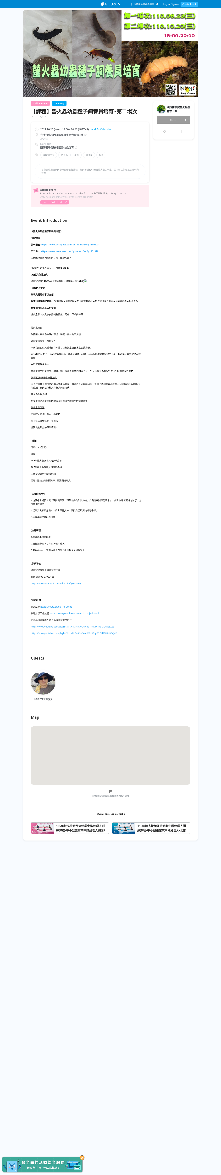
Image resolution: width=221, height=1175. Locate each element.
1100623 (94, 244)
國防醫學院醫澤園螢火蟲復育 (57, 147)
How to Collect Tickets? (55, 202)
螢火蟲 (64, 155)
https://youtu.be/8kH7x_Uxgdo (56, 606)
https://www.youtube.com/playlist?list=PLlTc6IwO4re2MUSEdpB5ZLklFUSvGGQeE (74, 633)
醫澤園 (89, 155)
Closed (173, 120)
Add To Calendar (101, 129)
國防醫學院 (48, 155)
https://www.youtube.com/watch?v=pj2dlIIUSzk (74, 613)
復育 (76, 155)
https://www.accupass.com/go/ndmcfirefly (65, 244)
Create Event (189, 4)
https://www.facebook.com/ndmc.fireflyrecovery (56, 583)
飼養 (101, 155)
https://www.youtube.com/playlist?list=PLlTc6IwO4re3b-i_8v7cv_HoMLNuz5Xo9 (72, 626)
